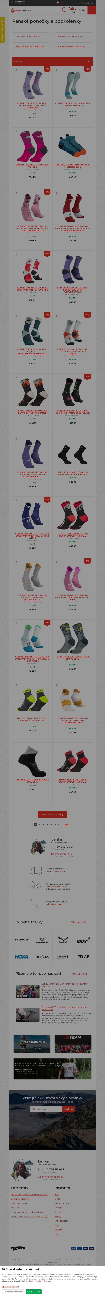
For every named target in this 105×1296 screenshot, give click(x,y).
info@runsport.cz (63, 854)
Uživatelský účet (87, 3)
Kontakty (15, 1208)
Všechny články (79, 973)
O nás (57, 1199)
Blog (57, 1225)
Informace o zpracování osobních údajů (29, 1216)
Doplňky (58, 1229)
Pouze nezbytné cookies (13, 1292)
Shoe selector (61, 1221)
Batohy (58, 1216)
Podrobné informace (42, 1281)
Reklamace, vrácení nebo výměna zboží (29, 1194)
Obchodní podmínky (20, 1199)
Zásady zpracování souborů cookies (27, 1212)
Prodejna (59, 1212)
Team (57, 1234)
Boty (57, 1194)
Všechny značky (79, 922)
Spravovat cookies (10, 1287)
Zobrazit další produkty (52, 814)
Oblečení (59, 1208)
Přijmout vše (33, 1292)
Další (65, 824)
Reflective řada (62, 1203)
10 (59, 824)
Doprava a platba (19, 1203)
